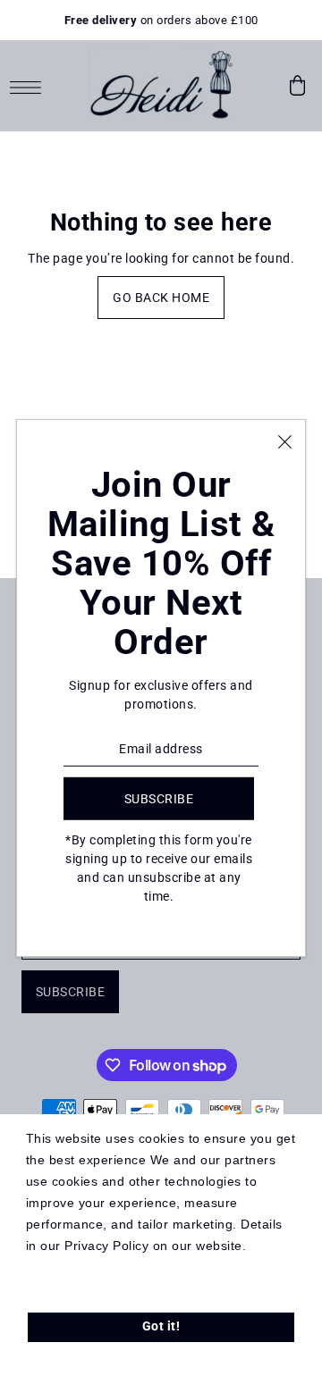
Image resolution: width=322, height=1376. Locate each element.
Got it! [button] (161, 1326)
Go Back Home (161, 297)
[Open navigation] (30, 86)
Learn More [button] (63, 1268)
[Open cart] (298, 86)
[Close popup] (285, 440)
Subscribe (71, 992)
